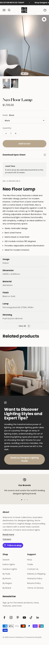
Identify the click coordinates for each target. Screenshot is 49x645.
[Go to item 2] (14, 84)
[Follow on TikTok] (31, 617)
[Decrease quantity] (6, 133)
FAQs (29, 559)
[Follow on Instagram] (11, 617)
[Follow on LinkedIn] (37, 617)
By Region (7, 583)
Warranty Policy (34, 578)
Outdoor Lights (10, 569)
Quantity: (7, 128)
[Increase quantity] (15, 133)
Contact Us (32, 569)
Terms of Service (35, 587)
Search (6, 559)
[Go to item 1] (6, 84)
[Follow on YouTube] (24, 617)
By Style (6, 573)
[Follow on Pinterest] (17, 617)
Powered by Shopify (33, 637)
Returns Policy (34, 583)
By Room (7, 578)
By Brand (7, 587)
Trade (30, 564)
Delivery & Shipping (36, 573)
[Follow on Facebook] (4, 617)
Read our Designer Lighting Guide (24, 459)
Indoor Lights (9, 564)
